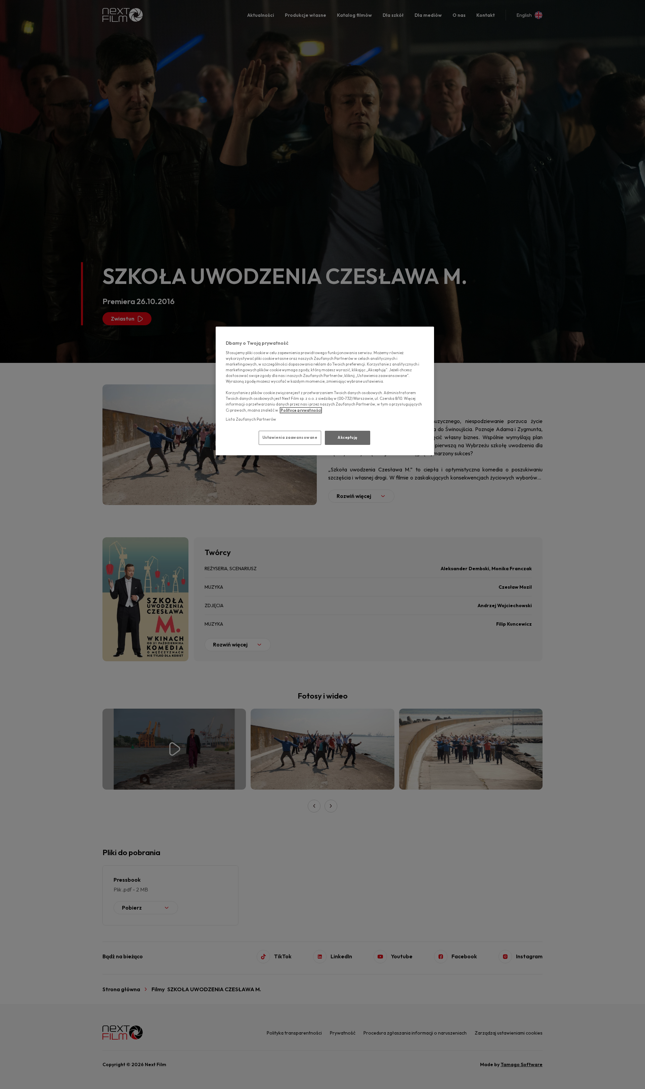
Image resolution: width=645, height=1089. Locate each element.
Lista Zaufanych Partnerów (251, 419)
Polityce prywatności (301, 410)
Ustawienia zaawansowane (289, 437)
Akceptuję (347, 437)
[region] (325, 391)
